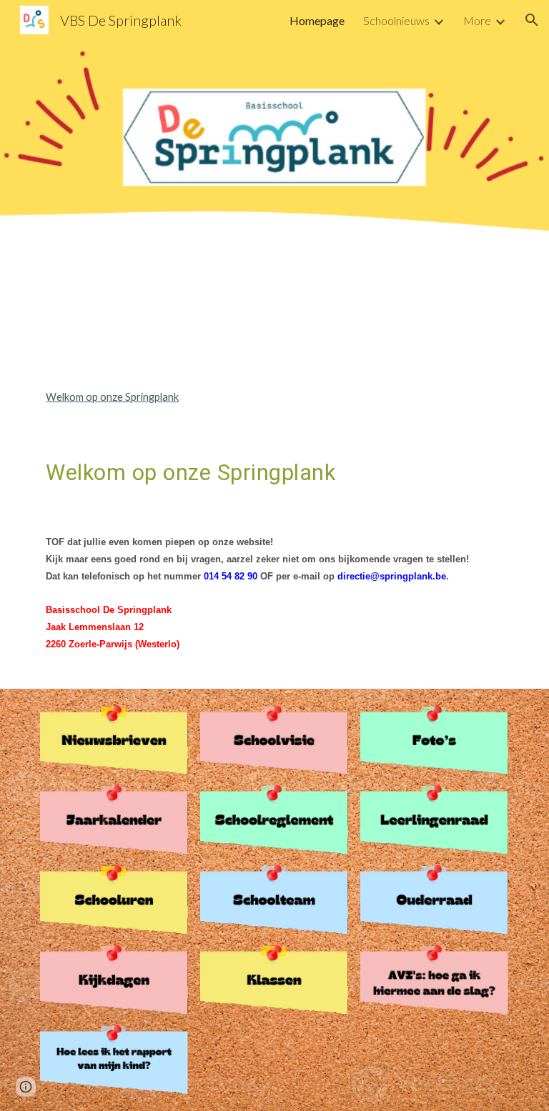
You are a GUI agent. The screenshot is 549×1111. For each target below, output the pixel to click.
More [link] (477, 20)
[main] (274, 555)
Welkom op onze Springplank (112, 397)
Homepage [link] (317, 20)
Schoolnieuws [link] (396, 20)
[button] (532, 20)
